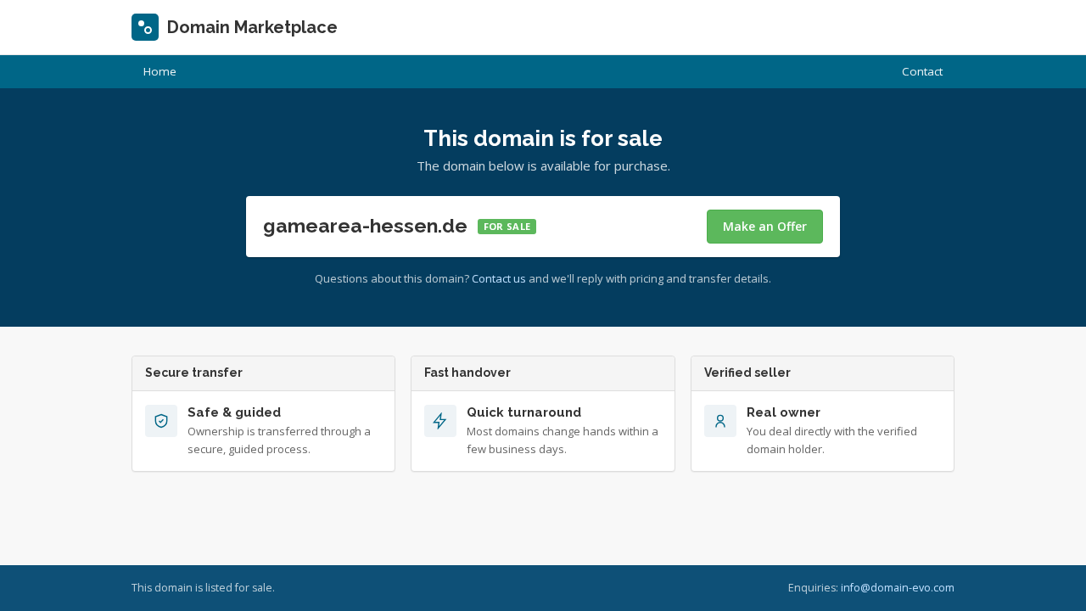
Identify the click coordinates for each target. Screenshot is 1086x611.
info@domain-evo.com (897, 587)
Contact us (499, 278)
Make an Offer (765, 226)
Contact (922, 71)
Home (159, 71)
